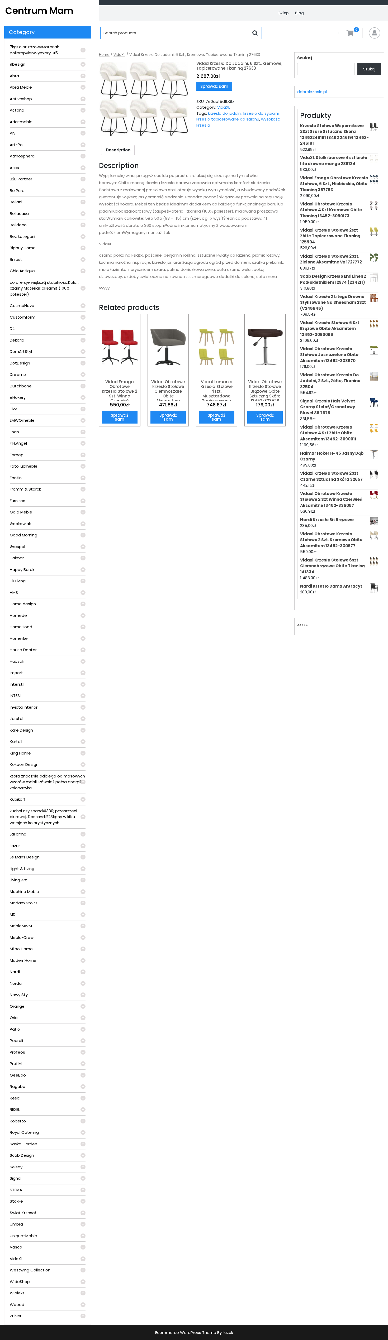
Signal (15, 1178)
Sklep (283, 13)
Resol (15, 1098)
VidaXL (16, 1258)
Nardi (15, 971)
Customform (22, 317)
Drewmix (18, 374)
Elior (13, 409)
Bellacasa (19, 213)
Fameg (16, 455)
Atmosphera (22, 156)
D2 (12, 328)
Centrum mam (39, 10)
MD (13, 914)
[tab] (118, 150)
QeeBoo (18, 1075)
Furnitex (17, 500)
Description (118, 150)
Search (255, 33)
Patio (15, 1029)
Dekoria (17, 340)
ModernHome (23, 960)
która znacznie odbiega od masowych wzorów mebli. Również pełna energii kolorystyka (47, 782)
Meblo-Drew (22, 937)
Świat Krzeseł (23, 1213)
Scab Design (22, 1155)
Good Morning (23, 535)
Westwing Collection (30, 1270)
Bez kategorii (22, 236)
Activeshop (21, 99)
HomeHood (21, 627)
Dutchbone (21, 386)
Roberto (18, 1121)
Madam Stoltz (23, 903)
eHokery (18, 397)
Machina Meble (24, 891)
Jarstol (16, 718)
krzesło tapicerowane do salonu (227, 119)
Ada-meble (21, 121)
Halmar (17, 558)
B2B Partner (21, 179)
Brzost (16, 259)
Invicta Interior (23, 707)
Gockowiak (20, 523)
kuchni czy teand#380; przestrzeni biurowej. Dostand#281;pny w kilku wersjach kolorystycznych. (43, 816)
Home (104, 54)
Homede (18, 615)
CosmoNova (22, 305)
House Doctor (23, 649)
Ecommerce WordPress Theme (185, 1332)
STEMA (16, 1190)
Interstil (17, 684)
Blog (299, 13)
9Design (17, 64)
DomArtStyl (21, 351)
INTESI (15, 695)
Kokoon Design (24, 764)
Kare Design (21, 730)
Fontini (16, 478)
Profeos (17, 1052)
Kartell (16, 741)
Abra (14, 76)
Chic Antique (22, 270)
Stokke (16, 1201)
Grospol (17, 546)
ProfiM (16, 1063)
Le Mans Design (25, 857)
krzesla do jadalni (225, 113)
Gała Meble (21, 512)
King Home (20, 753)
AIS (13, 133)
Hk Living (18, 581)
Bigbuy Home (23, 248)
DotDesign (20, 363)
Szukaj (304, 58)
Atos (14, 167)
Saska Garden (23, 1144)
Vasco (16, 1247)
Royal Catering (24, 1132)
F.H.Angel (18, 443)
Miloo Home (21, 949)
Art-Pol (16, 144)
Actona (17, 110)
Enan (14, 432)
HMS (14, 592)
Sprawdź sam (214, 86)
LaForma (18, 834)
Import (16, 672)
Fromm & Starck (25, 489)
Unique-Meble (23, 1235)
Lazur (15, 845)
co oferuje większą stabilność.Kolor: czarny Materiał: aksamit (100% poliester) (44, 288)
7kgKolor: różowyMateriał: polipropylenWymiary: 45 (34, 50)
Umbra (16, 1224)
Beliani (16, 202)
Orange (17, 1006)
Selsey (16, 1167)
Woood (17, 1304)
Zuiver (15, 1316)
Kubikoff (18, 799)
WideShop (20, 1281)
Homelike (19, 638)
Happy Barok (22, 569)
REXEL (15, 1109)
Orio (14, 1017)
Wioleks (17, 1293)
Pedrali (16, 1040)
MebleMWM (21, 926)
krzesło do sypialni (261, 113)
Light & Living (22, 868)
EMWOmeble (22, 420)
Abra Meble (21, 87)
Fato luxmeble (23, 466)
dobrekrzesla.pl (312, 91)
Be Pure (17, 190)
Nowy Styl (19, 994)
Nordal (16, 983)
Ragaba (17, 1086)
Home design (23, 604)
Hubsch (17, 661)
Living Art (18, 880)
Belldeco (18, 225)
